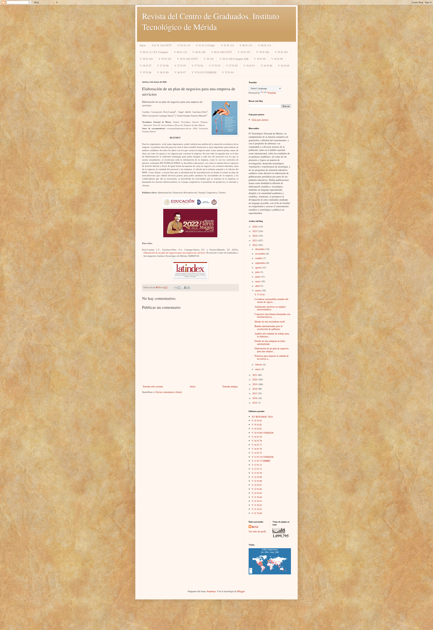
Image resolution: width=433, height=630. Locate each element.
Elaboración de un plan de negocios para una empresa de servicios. (175, 252)
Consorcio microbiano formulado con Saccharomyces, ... (272, 315)
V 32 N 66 (257, 489)
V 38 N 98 (277, 58)
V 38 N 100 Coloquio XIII (234, 58)
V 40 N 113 (246, 45)
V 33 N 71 (257, 468)
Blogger (241, 591)
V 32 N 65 (257, 493)
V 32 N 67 (257, 485)
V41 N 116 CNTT (162, 45)
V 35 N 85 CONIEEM (204, 72)
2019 (255, 384)
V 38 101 (209, 58)
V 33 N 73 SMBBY (261, 460)
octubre (259, 258)
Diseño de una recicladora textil (270, 321)
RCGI (255, 527)
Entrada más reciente (153, 386)
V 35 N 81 (257, 428)
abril (257, 285)
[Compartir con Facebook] (185, 287)
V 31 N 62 (257, 505)
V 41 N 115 (183, 45)
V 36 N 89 (283, 65)
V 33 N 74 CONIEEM (262, 456)
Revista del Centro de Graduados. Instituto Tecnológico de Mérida (210, 21)
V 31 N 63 (257, 501)
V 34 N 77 (257, 444)
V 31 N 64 (257, 497)
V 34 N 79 (257, 436)
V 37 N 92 (232, 65)
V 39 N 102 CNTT (187, 58)
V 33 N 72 (257, 464)
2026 (255, 226)
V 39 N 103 (164, 58)
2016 (255, 398)
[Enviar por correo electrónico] (175, 287)
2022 (255, 245)
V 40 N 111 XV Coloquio (154, 52)
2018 (255, 388)
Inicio (143, 45)
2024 (255, 235)
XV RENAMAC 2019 (262, 416)
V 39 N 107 (244, 52)
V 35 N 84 (228, 72)
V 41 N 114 (227, 45)
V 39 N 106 (262, 52)
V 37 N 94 (197, 65)
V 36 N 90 (266, 65)
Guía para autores (260, 119)
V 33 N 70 (257, 473)
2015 (255, 402)
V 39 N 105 (281, 52)
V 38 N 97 (145, 65)
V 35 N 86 (145, 72)
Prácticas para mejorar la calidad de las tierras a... (272, 357)
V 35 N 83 (257, 420)
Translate (271, 92)
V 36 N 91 (249, 65)
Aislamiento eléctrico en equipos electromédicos (270, 308)
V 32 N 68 (257, 480)
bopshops (211, 591)
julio (257, 272)
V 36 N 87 (180, 72)
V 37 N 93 (214, 65)
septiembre (260, 262)
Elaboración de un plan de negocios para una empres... (272, 350)
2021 (255, 375)
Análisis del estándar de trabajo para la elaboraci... (272, 335)
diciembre (260, 249)
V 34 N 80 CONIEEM (262, 432)
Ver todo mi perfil (257, 531)
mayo (258, 281)
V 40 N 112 (264, 45)
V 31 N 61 (257, 509)
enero (258, 369)
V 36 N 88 (163, 72)
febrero (259, 364)
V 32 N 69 (257, 477)
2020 (255, 379)
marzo (258, 290)
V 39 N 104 (146, 58)
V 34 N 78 (257, 440)
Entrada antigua (230, 386)
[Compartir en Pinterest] (188, 287)
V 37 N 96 (163, 65)
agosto (258, 267)
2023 (255, 240)
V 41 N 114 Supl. (205, 45)
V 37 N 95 (180, 65)
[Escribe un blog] (179, 287)
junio (258, 276)
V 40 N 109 (198, 52)
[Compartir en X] (182, 287)
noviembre (260, 253)
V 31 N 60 (257, 513)
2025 (255, 231)
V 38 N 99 (260, 58)
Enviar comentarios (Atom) (169, 392)
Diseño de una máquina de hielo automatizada (270, 342)
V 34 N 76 (257, 448)
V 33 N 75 (257, 452)
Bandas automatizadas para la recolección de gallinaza (268, 327)
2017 (255, 393)
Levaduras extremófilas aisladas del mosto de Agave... (271, 300)
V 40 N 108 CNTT (221, 52)
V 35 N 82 (257, 424)
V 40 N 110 (180, 52)
